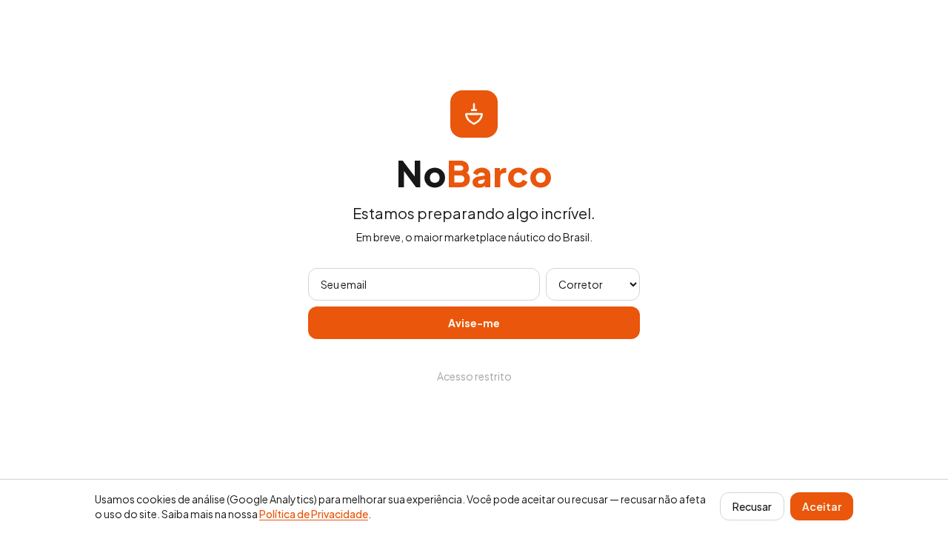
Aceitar (821, 506)
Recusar (752, 506)
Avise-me (474, 322)
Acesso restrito (474, 376)
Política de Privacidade (313, 513)
